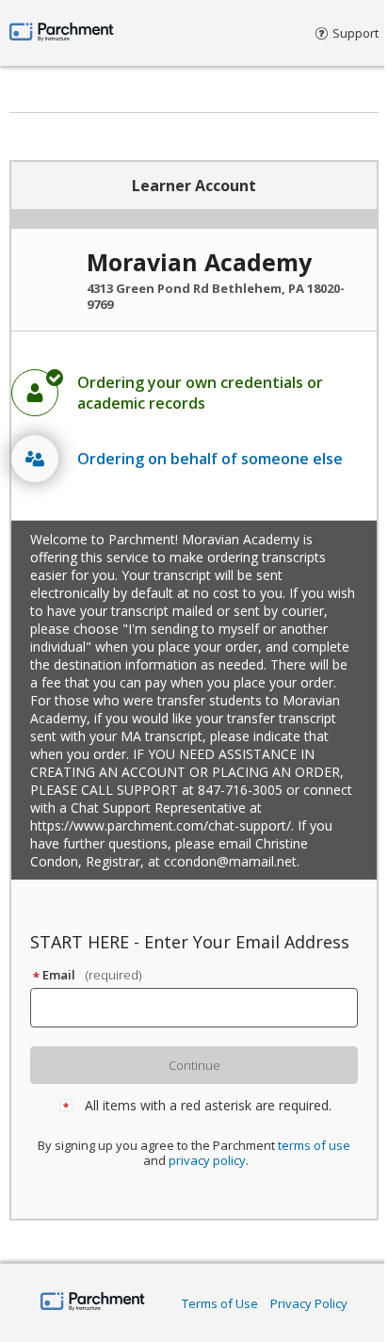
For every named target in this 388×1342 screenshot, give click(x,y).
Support (355, 32)
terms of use (314, 1145)
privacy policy (207, 1160)
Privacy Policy (309, 1303)
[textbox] (202, 1008)
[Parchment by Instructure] (92, 1303)
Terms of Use (220, 1303)
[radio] (194, 392)
